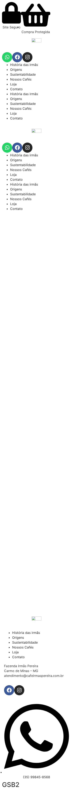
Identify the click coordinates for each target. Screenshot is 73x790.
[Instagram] (27, 57)
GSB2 (10, 785)
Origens (16, 70)
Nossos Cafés (20, 79)
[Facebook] (17, 57)
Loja (13, 84)
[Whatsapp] (7, 57)
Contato (16, 89)
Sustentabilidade (23, 74)
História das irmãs (24, 65)
